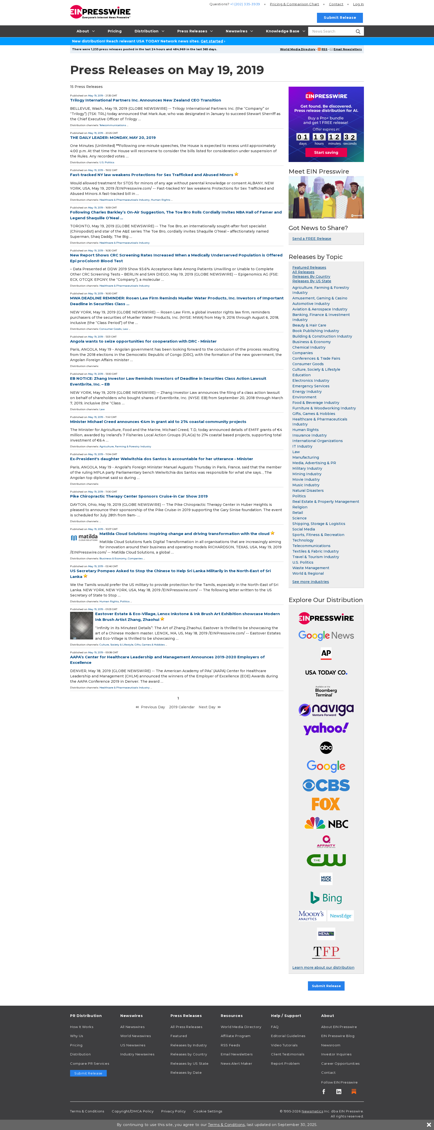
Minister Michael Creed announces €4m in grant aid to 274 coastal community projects (158, 421)
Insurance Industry (309, 435)
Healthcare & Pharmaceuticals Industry (124, 199)
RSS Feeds (230, 1045)
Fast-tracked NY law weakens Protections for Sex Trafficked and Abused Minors (151, 174)
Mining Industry (306, 474)
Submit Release (340, 17)
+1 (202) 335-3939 (245, 4)
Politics (125, 601)
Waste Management (310, 568)
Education (301, 375)
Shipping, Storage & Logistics (318, 523)
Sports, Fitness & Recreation (318, 534)
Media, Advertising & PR (314, 463)
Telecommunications (112, 125)
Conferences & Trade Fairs (316, 358)
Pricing (294, 4)
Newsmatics (312, 1111)
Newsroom (331, 1045)
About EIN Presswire (339, 1027)
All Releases (303, 272)
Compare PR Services (89, 1063)
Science (299, 518)
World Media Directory (297, 49)
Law (125, 329)
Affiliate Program (236, 1036)
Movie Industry (306, 479)
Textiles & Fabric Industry (315, 551)
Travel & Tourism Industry (315, 557)
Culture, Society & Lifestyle (116, 644)
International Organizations (317, 441)
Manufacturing (305, 457)
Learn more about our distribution (323, 967)
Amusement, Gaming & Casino (319, 298)
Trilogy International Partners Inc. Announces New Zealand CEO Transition (145, 100)
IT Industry (302, 446)
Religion (299, 507)
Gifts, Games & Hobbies (150, 644)
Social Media (303, 529)
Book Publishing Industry (315, 331)
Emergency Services (311, 386)
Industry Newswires (137, 1054)
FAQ (275, 1027)
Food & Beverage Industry (315, 402)
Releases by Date (186, 1072)
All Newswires (132, 1027)
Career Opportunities (340, 1063)
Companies (135, 558)
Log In (358, 4)
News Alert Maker (236, 1063)
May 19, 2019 (95, 95)
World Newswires (135, 1036)
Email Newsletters (348, 49)
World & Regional (308, 573)
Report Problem (285, 1063)
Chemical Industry (308, 347)
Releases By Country (311, 276)
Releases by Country (189, 1054)
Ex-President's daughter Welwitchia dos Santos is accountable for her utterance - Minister (161, 458)
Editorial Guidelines (288, 1036)
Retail (297, 512)
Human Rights (160, 199)
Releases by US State (190, 1063)
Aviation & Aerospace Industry (319, 309)
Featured (179, 1036)
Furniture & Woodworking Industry (324, 408)
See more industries (310, 581)
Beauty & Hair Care (309, 325)
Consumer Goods (110, 329)
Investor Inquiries (336, 1054)
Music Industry (305, 485)
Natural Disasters (308, 490)
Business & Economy (113, 558)
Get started (212, 41)
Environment (304, 397)
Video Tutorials (284, 1045)
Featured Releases (309, 267)
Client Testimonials (287, 1054)
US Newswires (132, 1045)
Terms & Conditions (87, 1111)
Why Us (76, 1036)
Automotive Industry (311, 303)
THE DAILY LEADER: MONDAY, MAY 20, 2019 (113, 137)
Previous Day (153, 707)
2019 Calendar (182, 707)
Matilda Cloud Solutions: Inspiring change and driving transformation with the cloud (184, 533)
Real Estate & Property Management (325, 501)
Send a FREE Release (311, 238)
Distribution (80, 1054)
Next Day (207, 707)
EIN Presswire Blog (338, 1036)
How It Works (81, 1027)
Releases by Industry (189, 1045)
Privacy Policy (173, 1111)
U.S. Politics (106, 162)
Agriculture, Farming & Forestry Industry (125, 446)
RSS (324, 49)
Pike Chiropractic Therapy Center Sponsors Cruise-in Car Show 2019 (139, 496)
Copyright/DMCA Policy (132, 1111)
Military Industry (307, 468)
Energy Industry (307, 391)
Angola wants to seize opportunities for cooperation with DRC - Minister (143, 341)
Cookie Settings (207, 1111)
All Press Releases (186, 1027)
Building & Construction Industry (322, 336)
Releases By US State (311, 281)
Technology (303, 540)
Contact (336, 4)
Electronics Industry (310, 380)
